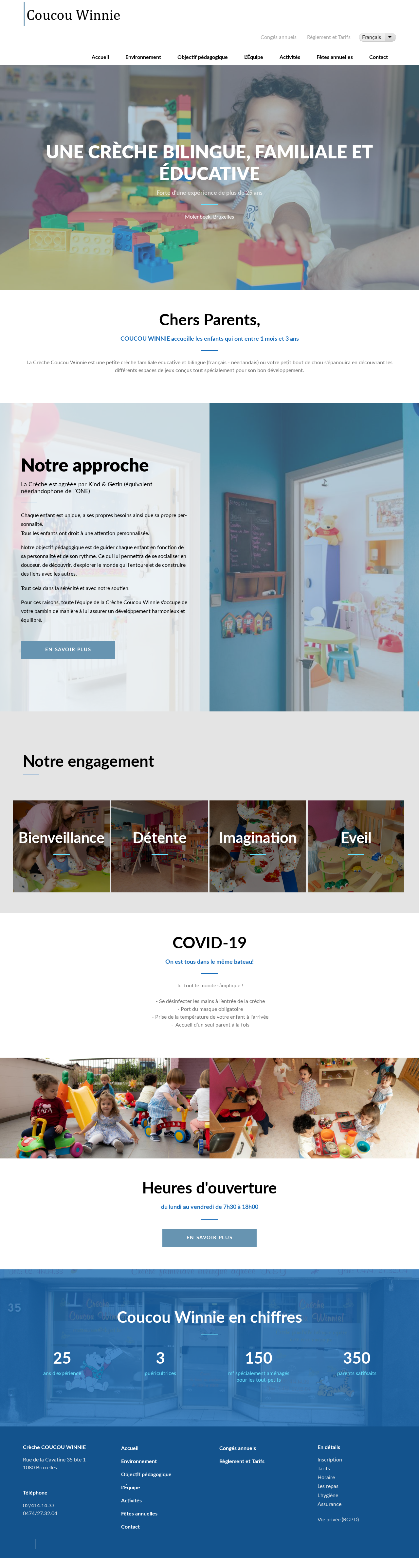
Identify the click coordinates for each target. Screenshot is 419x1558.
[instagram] (43, 1544)
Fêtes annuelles (335, 57)
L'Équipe (253, 57)
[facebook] (28, 1544)
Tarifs (324, 1468)
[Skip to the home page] (72, 14)
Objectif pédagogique (202, 57)
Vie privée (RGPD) (338, 1519)
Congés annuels (279, 37)
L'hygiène (328, 1495)
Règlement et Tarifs (329, 37)
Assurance (329, 1504)
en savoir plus (209, 1237)
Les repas (328, 1486)
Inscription (330, 1459)
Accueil (100, 57)
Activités (290, 57)
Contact (378, 57)
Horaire (326, 1477)
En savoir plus (68, 649)
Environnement (143, 57)
